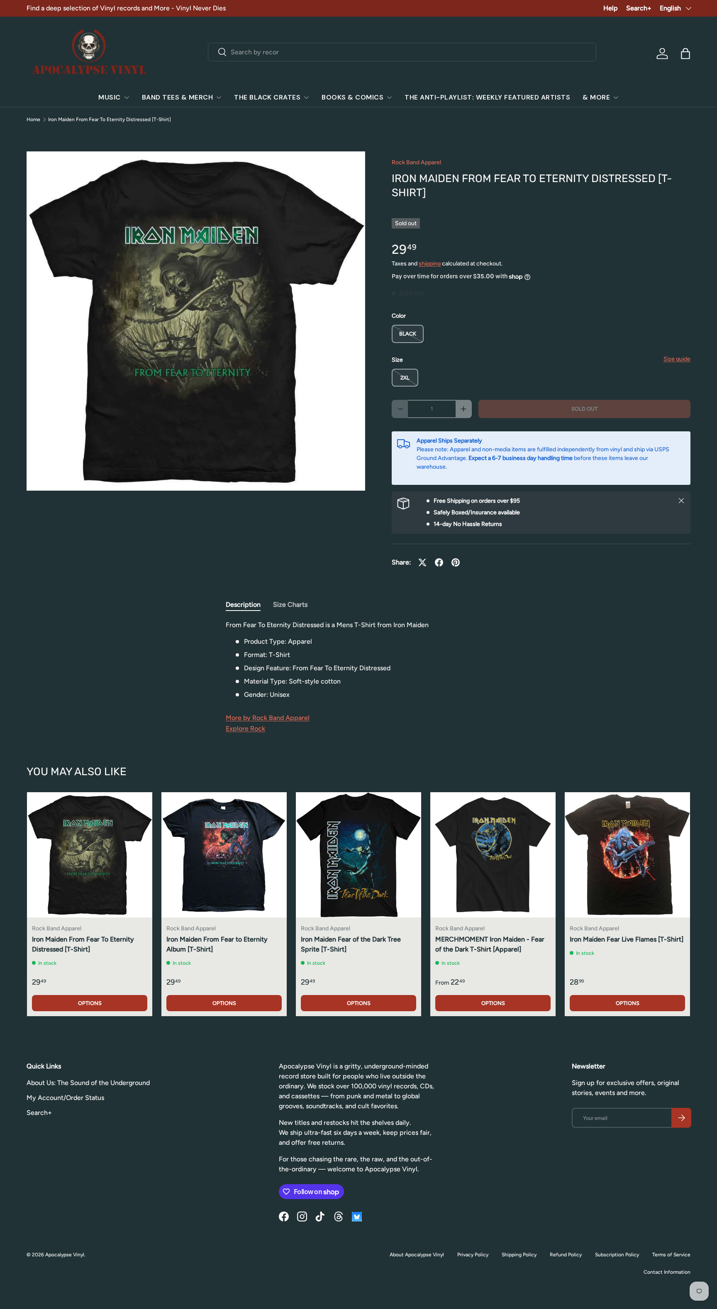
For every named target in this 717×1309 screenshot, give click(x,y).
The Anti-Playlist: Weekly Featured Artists (487, 97)
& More (596, 97)
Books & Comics (352, 97)
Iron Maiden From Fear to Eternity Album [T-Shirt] (217, 944)
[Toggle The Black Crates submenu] (306, 97)
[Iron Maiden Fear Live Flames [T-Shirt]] (627, 854)
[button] (685, 53)
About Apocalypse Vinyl (417, 1255)
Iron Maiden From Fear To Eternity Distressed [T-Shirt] (109, 119)
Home (33, 119)
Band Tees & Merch (177, 97)
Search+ (638, 8)
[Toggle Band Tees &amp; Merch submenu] (219, 97)
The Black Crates (267, 97)
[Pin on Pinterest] (455, 562)
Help (610, 8)
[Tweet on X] (422, 562)
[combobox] (402, 52)
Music (109, 97)
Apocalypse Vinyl (64, 1255)
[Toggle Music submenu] (127, 97)
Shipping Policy (519, 1255)
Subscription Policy (617, 1255)
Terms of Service (671, 1255)
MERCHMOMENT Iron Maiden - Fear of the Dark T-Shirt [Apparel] (489, 944)
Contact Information (667, 1272)
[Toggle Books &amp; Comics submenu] (389, 97)
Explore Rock (245, 728)
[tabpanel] (358, 660)
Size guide (676, 359)
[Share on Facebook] (439, 562)
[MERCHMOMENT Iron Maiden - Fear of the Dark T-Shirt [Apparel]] (493, 854)
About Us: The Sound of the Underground (88, 1083)
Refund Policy (566, 1255)
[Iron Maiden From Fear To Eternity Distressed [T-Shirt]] (89, 854)
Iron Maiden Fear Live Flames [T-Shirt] (626, 939)
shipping (430, 263)
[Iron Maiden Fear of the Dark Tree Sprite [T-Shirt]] (358, 854)
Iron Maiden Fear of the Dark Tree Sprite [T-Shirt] (351, 944)
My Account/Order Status (65, 1098)
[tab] (243, 604)
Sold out (584, 409)
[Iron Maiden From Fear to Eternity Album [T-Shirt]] (224, 854)
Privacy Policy (472, 1255)
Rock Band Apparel (416, 162)
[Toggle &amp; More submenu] (616, 97)
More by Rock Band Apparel (268, 718)
